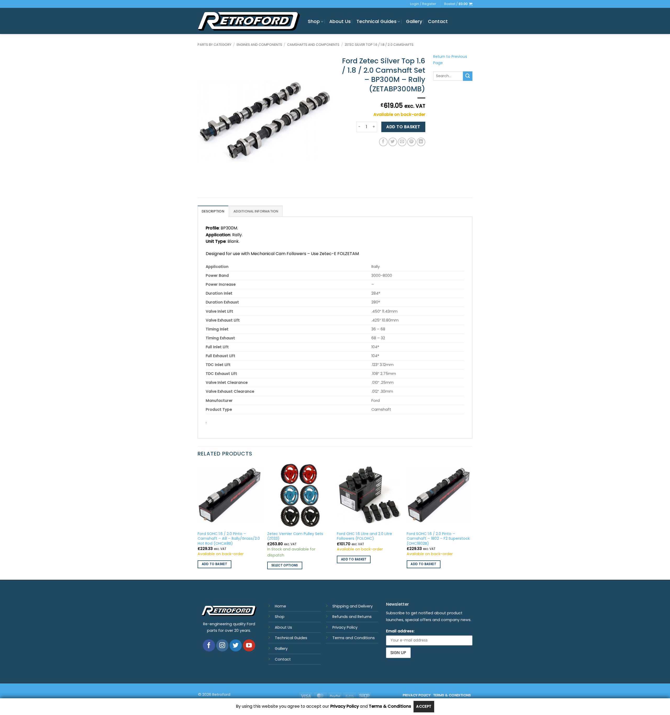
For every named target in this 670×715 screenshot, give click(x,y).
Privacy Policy (345, 627)
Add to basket (403, 127)
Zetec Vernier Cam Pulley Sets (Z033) (295, 536)
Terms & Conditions (390, 706)
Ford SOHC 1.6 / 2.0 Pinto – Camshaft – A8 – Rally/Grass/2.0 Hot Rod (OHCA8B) (229, 538)
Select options (284, 565)
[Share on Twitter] (392, 142)
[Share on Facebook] (383, 142)
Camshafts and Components (313, 44)
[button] (458, 4)
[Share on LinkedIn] (421, 142)
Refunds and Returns (352, 616)
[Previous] (198, 521)
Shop (314, 21)
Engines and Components (259, 44)
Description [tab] (213, 211)
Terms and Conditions (353, 637)
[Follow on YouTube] (249, 645)
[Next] (471, 521)
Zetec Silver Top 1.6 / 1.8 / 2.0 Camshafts (379, 44)
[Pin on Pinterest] (411, 142)
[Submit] (467, 76)
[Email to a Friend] (402, 142)
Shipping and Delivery (352, 606)
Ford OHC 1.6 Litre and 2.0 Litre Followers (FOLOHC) (364, 536)
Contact (438, 21)
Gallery (414, 21)
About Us (340, 21)
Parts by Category (214, 44)
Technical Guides (376, 21)
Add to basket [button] (214, 564)
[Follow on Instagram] (222, 645)
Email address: (400, 631)
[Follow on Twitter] (236, 645)
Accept (424, 706)
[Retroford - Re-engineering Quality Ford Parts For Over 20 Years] (249, 21)
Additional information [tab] (255, 211)
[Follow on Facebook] (209, 645)
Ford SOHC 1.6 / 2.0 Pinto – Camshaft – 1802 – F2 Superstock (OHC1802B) (438, 538)
